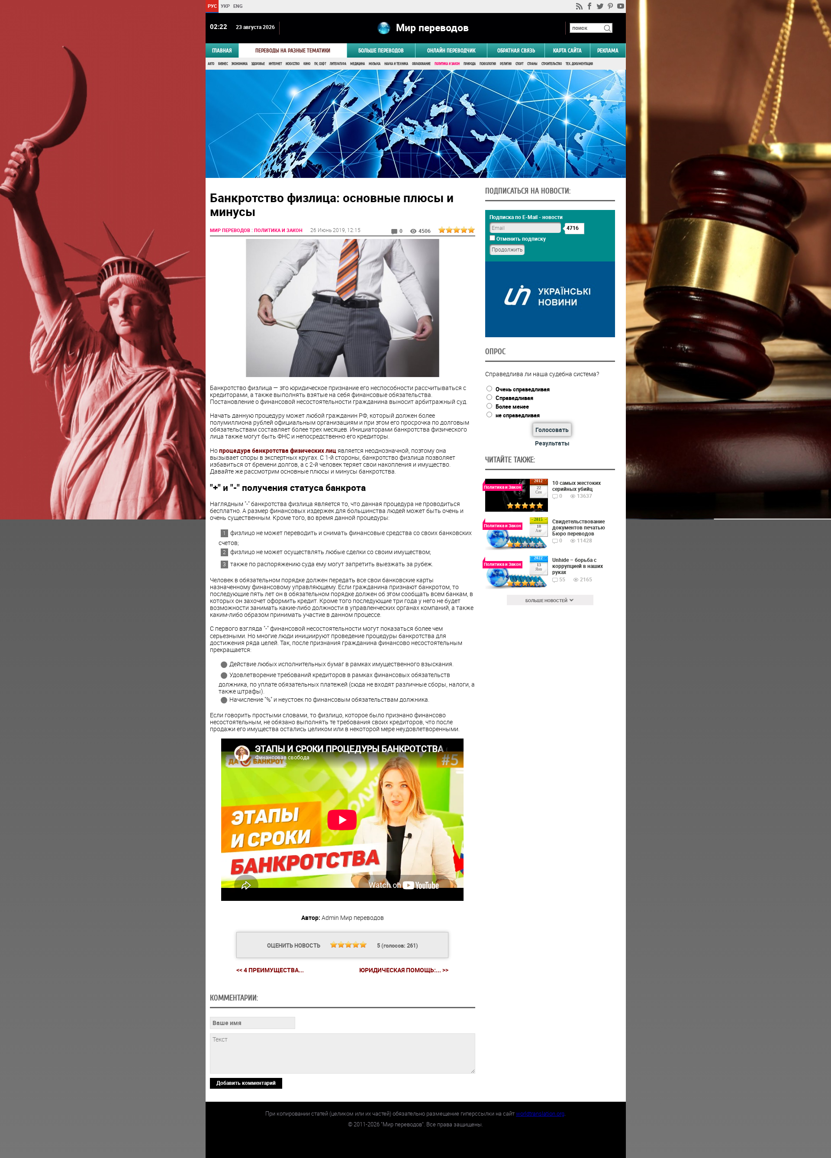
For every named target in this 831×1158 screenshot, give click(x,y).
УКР (224, 6)
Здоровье (258, 64)
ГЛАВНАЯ (222, 50)
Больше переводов (381, 50)
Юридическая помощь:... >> (403, 970)
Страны (532, 64)
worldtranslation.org (540, 1113)
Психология (488, 64)
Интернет (275, 64)
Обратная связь (516, 50)
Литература (338, 64)
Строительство (551, 64)
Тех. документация (579, 64)
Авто (211, 64)
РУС (211, 6)
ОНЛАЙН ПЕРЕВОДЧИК (451, 50)
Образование (421, 64)
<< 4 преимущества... (270, 970)
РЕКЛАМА (607, 50)
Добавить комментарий (246, 1082)
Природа (470, 64)
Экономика (240, 64)
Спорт (519, 64)
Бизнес (223, 64)
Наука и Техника (396, 64)
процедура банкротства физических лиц (277, 450)
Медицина (357, 64)
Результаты (552, 443)
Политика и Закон (447, 64)
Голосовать (552, 430)
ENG (238, 6)
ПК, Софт (320, 64)
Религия (506, 64)
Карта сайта (567, 50)
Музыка (374, 64)
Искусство (293, 64)
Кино (306, 64)
